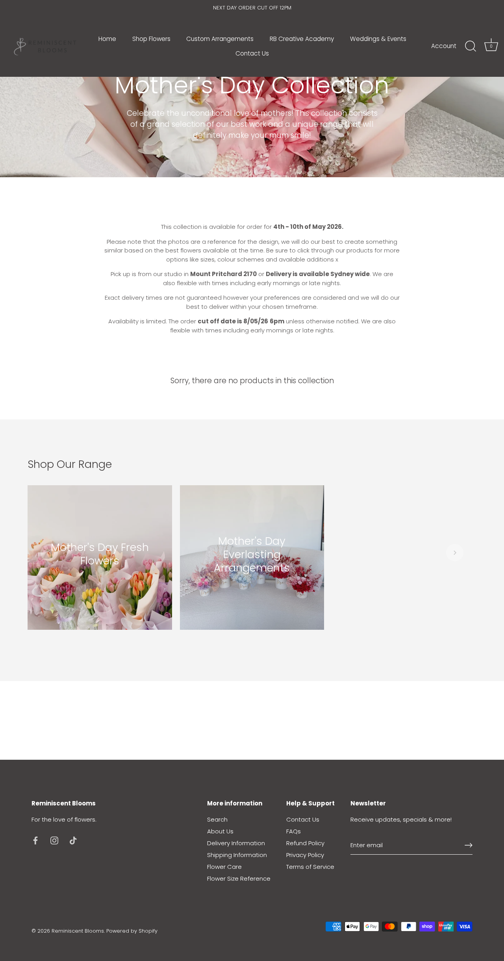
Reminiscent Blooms (78, 931)
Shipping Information (237, 855)
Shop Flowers (151, 39)
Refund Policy (305, 843)
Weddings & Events (378, 39)
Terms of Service (310, 867)
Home (107, 39)
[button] (49, 552)
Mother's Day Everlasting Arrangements (252, 553)
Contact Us (252, 53)
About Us (220, 831)
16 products (100, 571)
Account (443, 46)
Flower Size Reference (239, 878)
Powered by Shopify (132, 931)
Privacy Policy (305, 855)
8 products (252, 578)
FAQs (293, 831)
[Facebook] (35, 840)
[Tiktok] (73, 840)
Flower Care (224, 867)
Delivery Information (236, 843)
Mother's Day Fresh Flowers (100, 554)
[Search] (470, 46)
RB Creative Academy (302, 39)
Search (217, 819)
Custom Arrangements (220, 39)
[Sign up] (468, 845)
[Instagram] (54, 840)
